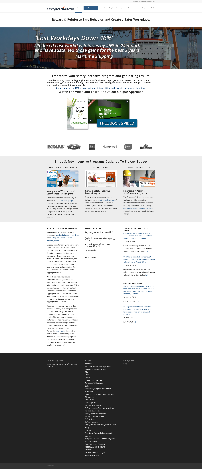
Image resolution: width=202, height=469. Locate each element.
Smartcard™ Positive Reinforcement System (135, 192)
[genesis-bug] (101, 178)
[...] (147, 251)
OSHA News (89, 400)
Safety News (90, 419)
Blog (87, 372)
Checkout (89, 377)
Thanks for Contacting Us (95, 452)
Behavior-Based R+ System (95, 369)
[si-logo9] (62, 8)
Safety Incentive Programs (95, 414)
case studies (60, 331)
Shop (87, 427)
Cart (86, 375)
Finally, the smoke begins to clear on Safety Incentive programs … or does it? (100, 239)
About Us (88, 363)
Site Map (88, 430)
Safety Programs (91, 422)
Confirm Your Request (93, 380)
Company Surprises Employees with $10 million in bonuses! (99, 233)
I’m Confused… (90, 250)
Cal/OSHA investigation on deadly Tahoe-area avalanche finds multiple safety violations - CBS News (137, 235)
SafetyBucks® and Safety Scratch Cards (100, 425)
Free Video (89, 391)
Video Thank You (92, 455)
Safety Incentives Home (94, 416)
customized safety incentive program (138, 208)
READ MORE (90, 257)
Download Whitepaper (94, 383)
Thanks (88, 450)
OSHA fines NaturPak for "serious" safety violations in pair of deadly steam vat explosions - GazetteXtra (139, 259)
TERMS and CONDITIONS (95, 447)
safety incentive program (65, 200)
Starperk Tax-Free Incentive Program (100, 438)
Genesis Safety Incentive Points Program (97, 192)
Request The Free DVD (94, 405)
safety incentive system (107, 200)
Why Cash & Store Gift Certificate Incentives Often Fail (97, 245)
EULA (87, 386)
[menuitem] (78, 8)
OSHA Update (90, 402)
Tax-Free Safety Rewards (95, 444)
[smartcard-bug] (139, 178)
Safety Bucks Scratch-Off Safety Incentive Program (61, 192)
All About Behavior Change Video (98, 366)
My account (89, 397)
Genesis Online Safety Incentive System (100, 394)
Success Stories (91, 441)
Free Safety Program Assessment (98, 388)
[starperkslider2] (62, 178)
